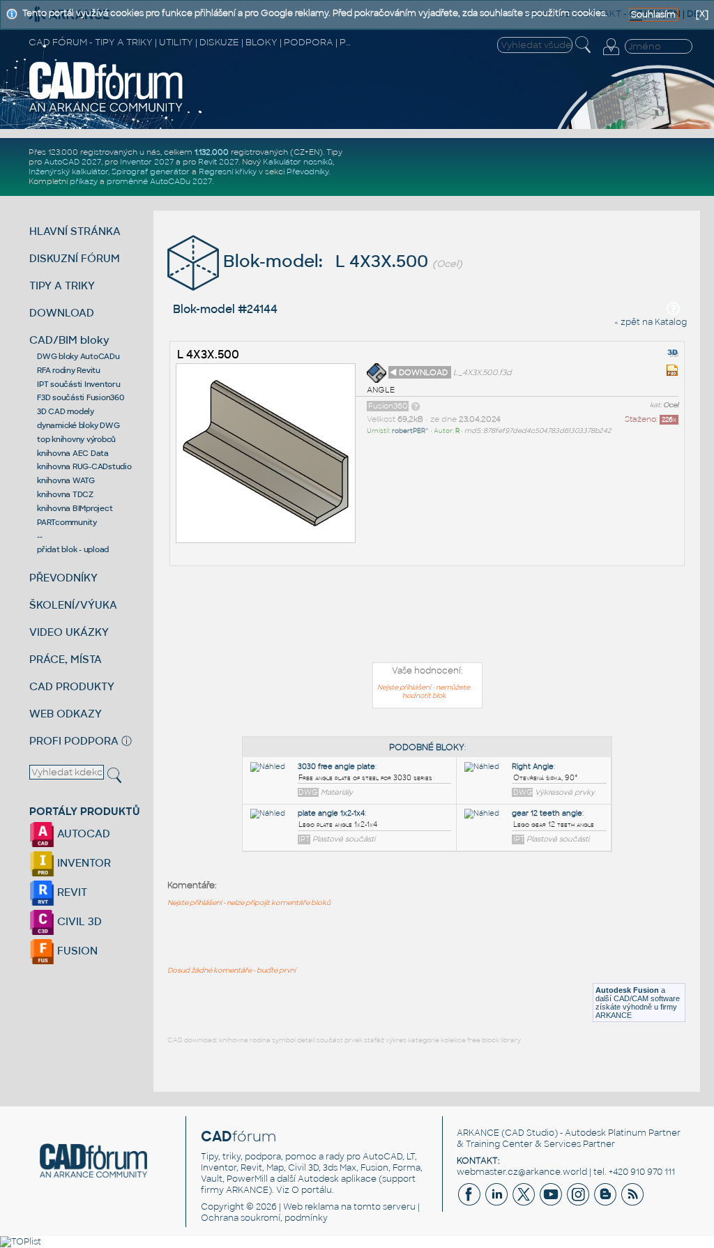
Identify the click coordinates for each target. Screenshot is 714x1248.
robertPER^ (410, 431)
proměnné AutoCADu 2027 (159, 181)
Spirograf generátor (151, 171)
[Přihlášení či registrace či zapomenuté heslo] (611, 55)
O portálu (311, 1190)
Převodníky (307, 171)
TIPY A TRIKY (62, 285)
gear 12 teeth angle (547, 813)
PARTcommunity (67, 522)
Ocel (670, 405)
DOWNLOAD (61, 312)
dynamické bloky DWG (78, 425)
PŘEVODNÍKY (63, 577)
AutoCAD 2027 (72, 162)
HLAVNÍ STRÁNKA (75, 231)
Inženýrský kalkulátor (68, 171)
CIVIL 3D (78, 921)
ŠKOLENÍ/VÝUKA (73, 604)
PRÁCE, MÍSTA (65, 659)
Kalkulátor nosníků (298, 162)
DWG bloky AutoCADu (78, 356)
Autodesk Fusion (627, 990)
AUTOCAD (82, 833)
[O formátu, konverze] (415, 406)
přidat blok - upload (73, 549)
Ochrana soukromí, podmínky (264, 1218)
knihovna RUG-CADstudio (84, 466)
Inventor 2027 (147, 162)
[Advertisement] (427, 617)
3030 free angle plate (336, 766)
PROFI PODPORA (74, 740)
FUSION (76, 950)
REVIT (70, 892)
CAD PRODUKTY (71, 686)
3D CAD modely (65, 411)
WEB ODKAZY (65, 713)
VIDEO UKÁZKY (69, 632)
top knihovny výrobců (76, 439)
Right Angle (533, 766)
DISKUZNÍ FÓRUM (74, 258)
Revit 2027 (218, 162)
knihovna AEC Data (73, 453)
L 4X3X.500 (208, 354)
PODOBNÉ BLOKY (426, 747)
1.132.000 (212, 152)
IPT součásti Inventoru (79, 384)
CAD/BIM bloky (69, 340)
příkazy (84, 181)
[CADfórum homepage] (106, 110)
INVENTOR (82, 862)
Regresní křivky (228, 171)
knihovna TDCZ (65, 494)
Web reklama (311, 1206)
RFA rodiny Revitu (68, 370)
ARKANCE (478, 1133)
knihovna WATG (66, 480)
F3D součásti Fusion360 (80, 397)
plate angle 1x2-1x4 (331, 813)
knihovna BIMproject (74, 508)
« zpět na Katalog (650, 322)
